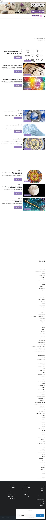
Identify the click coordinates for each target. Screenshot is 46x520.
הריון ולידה (43, 325)
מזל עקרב (43, 383)
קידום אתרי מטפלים (42, 458)
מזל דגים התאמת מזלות (41, 366)
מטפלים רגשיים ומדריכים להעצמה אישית (39, 404)
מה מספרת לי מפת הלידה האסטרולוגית (12, 79)
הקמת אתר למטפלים (42, 323)
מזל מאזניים (43, 376)
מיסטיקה (44, 409)
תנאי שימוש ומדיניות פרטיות (40, 499)
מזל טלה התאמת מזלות (41, 374)
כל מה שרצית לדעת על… (41, 338)
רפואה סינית (43, 471)
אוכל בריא (43, 267)
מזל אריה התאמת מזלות (41, 355)
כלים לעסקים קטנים (42, 340)
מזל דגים (44, 364)
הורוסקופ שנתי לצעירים (41, 314)
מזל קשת (43, 387)
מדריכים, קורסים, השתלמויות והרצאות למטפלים (38, 346)
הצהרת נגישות (42, 503)
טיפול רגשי (27, 492)
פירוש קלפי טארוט (42, 441)
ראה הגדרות (21, 515)
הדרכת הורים (43, 301)
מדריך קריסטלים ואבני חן (41, 344)
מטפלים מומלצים (42, 400)
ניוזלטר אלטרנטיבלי (41, 495)
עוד (28, 496)
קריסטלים (43, 463)
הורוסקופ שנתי (43, 312)
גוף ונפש (44, 292)
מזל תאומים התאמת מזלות (41, 396)
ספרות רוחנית (43, 422)
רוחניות (44, 465)
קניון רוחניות (11, 498)
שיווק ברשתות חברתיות (41, 475)
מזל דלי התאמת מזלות (41, 370)
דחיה (31, 515)
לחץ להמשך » (18, 57)
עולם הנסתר (43, 435)
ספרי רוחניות (43, 432)
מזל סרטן (43, 379)
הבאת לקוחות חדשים (42, 297)
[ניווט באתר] (44, 16)
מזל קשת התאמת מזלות (41, 389)
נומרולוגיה (43, 417)
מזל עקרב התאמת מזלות (41, 385)
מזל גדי (44, 361)
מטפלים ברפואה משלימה (25, 489)
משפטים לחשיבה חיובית (9, 489)
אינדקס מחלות (43, 277)
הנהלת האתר (19, 110)
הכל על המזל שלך (42, 320)
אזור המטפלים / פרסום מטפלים (40, 271)
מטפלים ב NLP (26, 494)
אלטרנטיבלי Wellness (41, 280)
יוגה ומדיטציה (43, 336)
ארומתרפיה (43, 290)
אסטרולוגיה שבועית (42, 288)
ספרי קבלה (43, 430)
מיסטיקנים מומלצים (42, 411)
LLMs (43, 507)
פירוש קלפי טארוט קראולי (41, 443)
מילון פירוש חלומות (42, 407)
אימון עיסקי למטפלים (42, 275)
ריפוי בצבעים (43, 467)
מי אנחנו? (42, 488)
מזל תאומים (43, 394)
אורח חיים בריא (43, 269)
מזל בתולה (43, 357)
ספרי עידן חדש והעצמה (41, 428)
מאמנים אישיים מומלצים (41, 342)
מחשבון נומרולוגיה (10, 494)
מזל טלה (44, 372)
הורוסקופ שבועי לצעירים (41, 310)
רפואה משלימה (43, 469)
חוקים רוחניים (43, 331)
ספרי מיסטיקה (43, 426)
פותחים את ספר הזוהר (41, 437)
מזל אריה (43, 353)
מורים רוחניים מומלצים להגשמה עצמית (39, 351)
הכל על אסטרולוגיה (42, 318)
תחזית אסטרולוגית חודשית (41, 478)
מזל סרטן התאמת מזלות (41, 381)
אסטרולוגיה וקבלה (42, 286)
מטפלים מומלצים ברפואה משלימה (40, 402)
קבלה (40, 515)
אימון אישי (43, 273)
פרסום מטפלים (43, 450)
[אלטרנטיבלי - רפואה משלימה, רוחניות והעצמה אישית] (36, 16)
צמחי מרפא (43, 454)
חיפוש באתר (42, 490)
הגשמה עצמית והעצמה (41, 299)
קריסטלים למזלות (10, 496)
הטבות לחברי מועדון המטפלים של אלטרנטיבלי (38, 316)
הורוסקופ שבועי (43, 308)
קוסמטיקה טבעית (42, 456)
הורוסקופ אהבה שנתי (42, 305)
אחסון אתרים (42, 505)
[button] (17, 510)
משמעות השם (43, 415)
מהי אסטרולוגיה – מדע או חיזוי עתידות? (12, 65)
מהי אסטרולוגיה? (18, 140)
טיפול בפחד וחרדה (42, 333)
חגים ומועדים (43, 329)
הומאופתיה (43, 303)
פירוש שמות (43, 445)
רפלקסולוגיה (43, 473)
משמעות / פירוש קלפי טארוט (41, 413)
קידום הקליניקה (43, 460)
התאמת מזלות (43, 327)
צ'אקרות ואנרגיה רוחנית (41, 452)
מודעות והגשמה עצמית (41, 348)
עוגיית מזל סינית (11, 492)
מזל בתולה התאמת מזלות (41, 359)
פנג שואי (44, 447)
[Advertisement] (23, 99)
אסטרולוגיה (43, 284)
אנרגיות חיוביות (43, 282)
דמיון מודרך (43, 295)
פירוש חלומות (43, 439)
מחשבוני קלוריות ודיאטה (41, 398)
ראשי (43, 38)
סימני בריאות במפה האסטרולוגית (14, 126)
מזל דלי (44, 368)
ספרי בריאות (43, 424)
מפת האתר (42, 497)
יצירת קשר (42, 492)
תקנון (43, 501)
